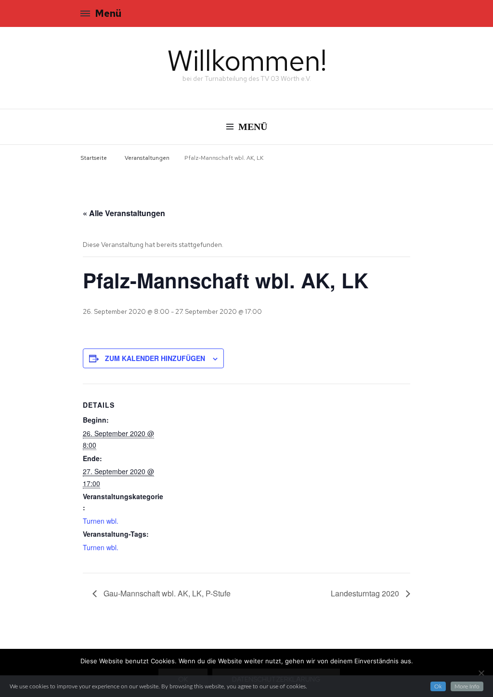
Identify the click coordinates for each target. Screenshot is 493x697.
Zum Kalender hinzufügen (155, 358)
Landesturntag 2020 (366, 593)
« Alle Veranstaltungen (124, 213)
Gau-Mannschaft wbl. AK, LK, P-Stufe (166, 593)
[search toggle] (410, 14)
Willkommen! (246, 60)
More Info (467, 686)
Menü (108, 13)
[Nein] (481, 673)
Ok (438, 686)
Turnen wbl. (100, 521)
